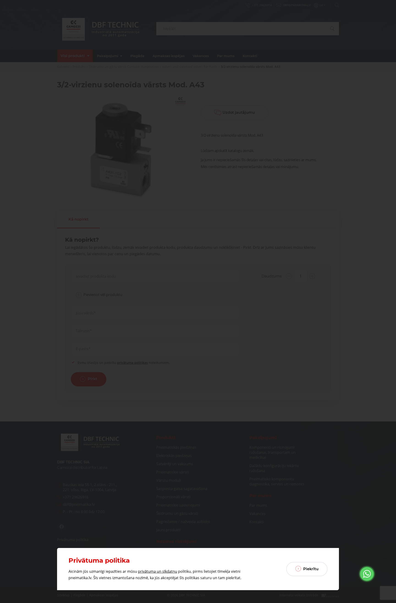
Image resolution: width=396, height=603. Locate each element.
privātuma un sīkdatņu (157, 571)
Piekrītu (310, 569)
